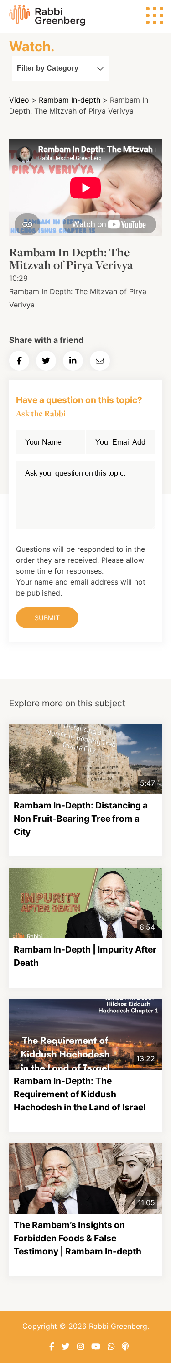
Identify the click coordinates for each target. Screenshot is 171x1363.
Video (19, 99)
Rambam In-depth (69, 99)
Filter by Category (47, 68)
